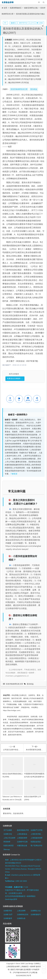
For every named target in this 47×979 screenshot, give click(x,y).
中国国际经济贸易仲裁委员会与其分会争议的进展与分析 (34, 777)
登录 (21, 813)
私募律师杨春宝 (16, 8)
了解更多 (13, 474)
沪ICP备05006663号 (21, 972)
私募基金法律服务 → (15, 378)
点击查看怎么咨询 (15, 893)
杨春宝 (13, 23)
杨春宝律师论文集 (31, 8)
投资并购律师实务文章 (14, 684)
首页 (5, 8)
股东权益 (30, 684)
